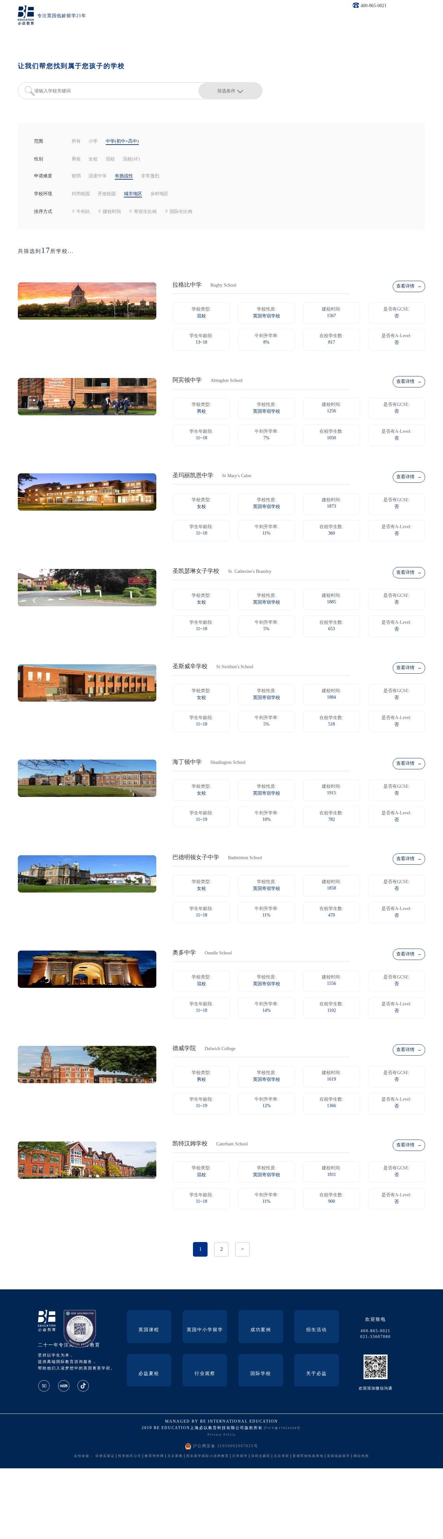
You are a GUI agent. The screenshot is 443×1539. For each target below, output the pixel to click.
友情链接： (83, 1456)
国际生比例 (181, 211)
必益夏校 (148, 1373)
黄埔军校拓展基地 (308, 1456)
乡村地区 (159, 194)
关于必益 (316, 1373)
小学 (93, 141)
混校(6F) (131, 159)
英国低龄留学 (338, 1456)
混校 (110, 159)
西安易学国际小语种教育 (207, 1456)
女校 (93, 159)
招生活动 (316, 1330)
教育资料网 (154, 1456)
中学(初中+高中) (122, 141)
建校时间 (112, 211)
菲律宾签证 (105, 1456)
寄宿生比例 (145, 211)
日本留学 (240, 1456)
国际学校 (260, 1373)
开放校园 (107, 194)
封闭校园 (81, 194)
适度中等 (98, 176)
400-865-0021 (374, 6)
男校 (76, 159)
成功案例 (260, 1330)
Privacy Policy (222, 1435)
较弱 (76, 176)
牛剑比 (83, 211)
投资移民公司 (129, 1456)
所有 (76, 141)
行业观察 (205, 1373)
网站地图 (361, 1456)
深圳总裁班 (260, 1456)
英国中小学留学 (205, 1330)
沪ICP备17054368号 (282, 1428)
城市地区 (133, 194)
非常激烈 (150, 176)
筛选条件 (226, 90)
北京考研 (281, 1456)
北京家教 (175, 1456)
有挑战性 (124, 176)
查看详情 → (409, 286)
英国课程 (148, 1330)
